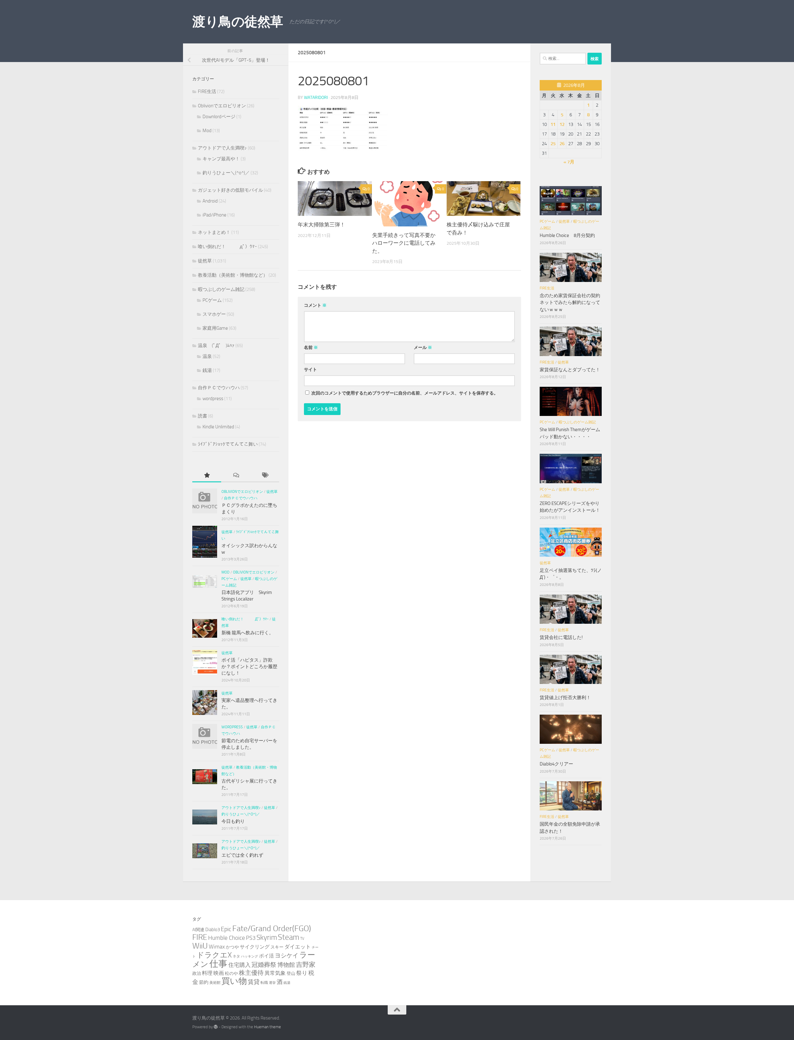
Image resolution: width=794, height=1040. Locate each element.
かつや (232, 947)
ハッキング (249, 956)
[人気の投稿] (206, 475)
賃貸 (254, 982)
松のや (231, 973)
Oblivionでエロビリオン (222, 106)
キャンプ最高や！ (221, 159)
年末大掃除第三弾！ (321, 224)
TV (302, 938)
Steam (288, 937)
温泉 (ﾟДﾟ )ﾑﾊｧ (216, 345)
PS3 (251, 938)
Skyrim (266, 937)
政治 (196, 973)
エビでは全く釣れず (242, 855)
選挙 (272, 983)
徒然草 (205, 261)
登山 (291, 973)
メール (423, 347)
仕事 (218, 963)
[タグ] (264, 475)
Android (210, 201)
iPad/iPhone (214, 215)
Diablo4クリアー (556, 764)
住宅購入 (239, 965)
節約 (203, 982)
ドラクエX (214, 954)
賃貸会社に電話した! (561, 637)
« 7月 (569, 162)
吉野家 (305, 964)
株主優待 (251, 972)
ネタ (236, 956)
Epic (226, 929)
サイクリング (255, 947)
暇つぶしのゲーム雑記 (221, 289)
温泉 (207, 356)
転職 (264, 982)
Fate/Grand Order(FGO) (271, 928)
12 (562, 124)
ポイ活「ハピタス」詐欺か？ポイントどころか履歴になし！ (249, 666)
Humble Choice (226, 938)
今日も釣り (233, 821)
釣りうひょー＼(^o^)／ (226, 173)
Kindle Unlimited (218, 427)
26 (562, 143)
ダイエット (297, 947)
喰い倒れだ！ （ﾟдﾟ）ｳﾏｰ (227, 246)
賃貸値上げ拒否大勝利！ (565, 697)
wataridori (316, 97)
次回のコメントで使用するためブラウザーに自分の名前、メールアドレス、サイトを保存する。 (404, 393)
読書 (202, 416)
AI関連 (198, 929)
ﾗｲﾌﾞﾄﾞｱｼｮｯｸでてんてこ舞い (228, 444)
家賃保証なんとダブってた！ (570, 370)
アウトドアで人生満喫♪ (222, 148)
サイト (310, 369)
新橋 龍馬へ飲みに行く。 (247, 633)
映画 (218, 973)
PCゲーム (212, 300)
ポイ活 (266, 956)
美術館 (215, 982)
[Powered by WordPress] (216, 1027)
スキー (276, 947)
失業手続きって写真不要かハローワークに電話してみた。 (403, 243)
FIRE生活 (207, 91)
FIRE (199, 937)
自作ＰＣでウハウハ (219, 388)
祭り (301, 973)
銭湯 (207, 370)
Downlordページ (219, 116)
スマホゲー (214, 314)
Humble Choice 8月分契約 (567, 235)
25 (553, 143)
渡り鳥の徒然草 (237, 21)
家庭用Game (215, 328)
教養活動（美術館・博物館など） (233, 275)
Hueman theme (267, 1026)
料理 (207, 973)
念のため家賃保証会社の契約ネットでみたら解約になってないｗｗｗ (570, 302)
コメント (315, 305)
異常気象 (275, 973)
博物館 (286, 965)
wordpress (213, 398)
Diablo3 (212, 929)
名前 (311, 347)
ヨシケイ (286, 955)
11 (553, 124)
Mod (207, 130)
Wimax (217, 946)
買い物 (234, 981)
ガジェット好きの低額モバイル (230, 190)
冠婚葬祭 (264, 964)
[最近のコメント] (235, 475)
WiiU (200, 946)
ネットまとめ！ (214, 232)
